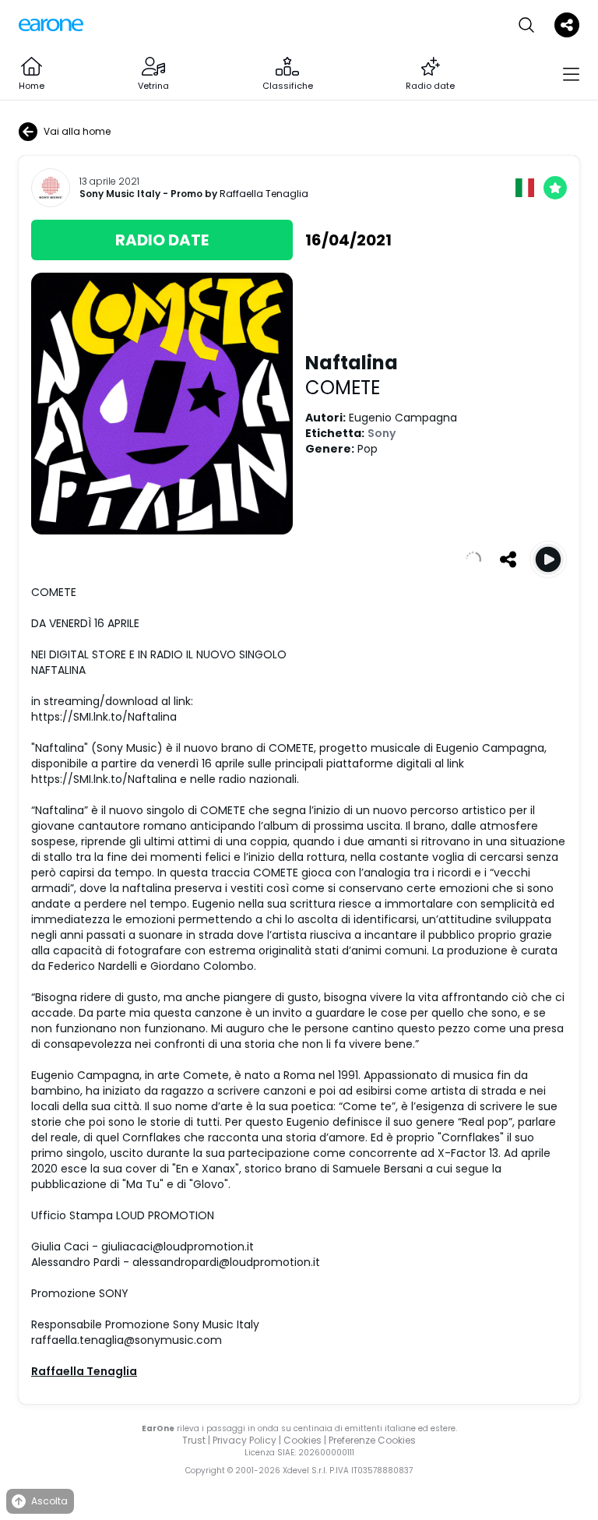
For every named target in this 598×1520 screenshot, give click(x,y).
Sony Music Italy (119, 194)
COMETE (342, 387)
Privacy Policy (244, 1440)
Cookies (302, 1440)
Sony (382, 433)
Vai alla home (77, 131)
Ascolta (49, 1501)
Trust (194, 1440)
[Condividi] (507, 559)
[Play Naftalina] (548, 559)
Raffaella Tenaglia (264, 193)
